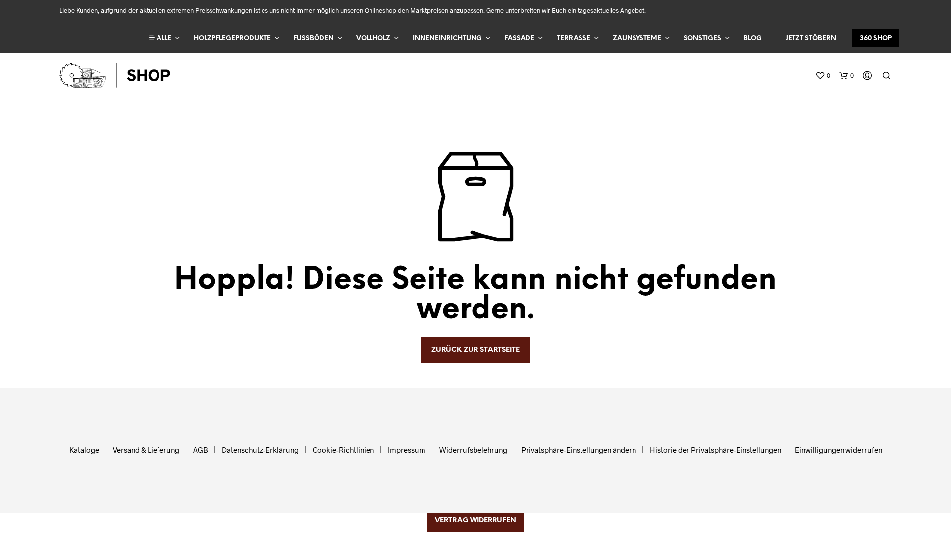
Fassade (519, 38)
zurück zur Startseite (475, 350)
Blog (752, 38)
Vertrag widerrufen (475, 520)
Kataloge (84, 449)
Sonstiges (702, 38)
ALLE (163, 38)
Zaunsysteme (637, 38)
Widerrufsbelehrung (473, 449)
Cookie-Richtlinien (343, 449)
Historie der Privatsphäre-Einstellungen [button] (715, 449)
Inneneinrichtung (447, 38)
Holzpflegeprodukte (232, 38)
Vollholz (373, 38)
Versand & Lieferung (146, 449)
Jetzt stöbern (811, 38)
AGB (200, 449)
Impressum (406, 449)
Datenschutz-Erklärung (260, 449)
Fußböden (313, 38)
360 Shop (876, 38)
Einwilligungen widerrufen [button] (838, 449)
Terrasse (573, 38)
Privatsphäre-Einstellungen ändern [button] (578, 449)
